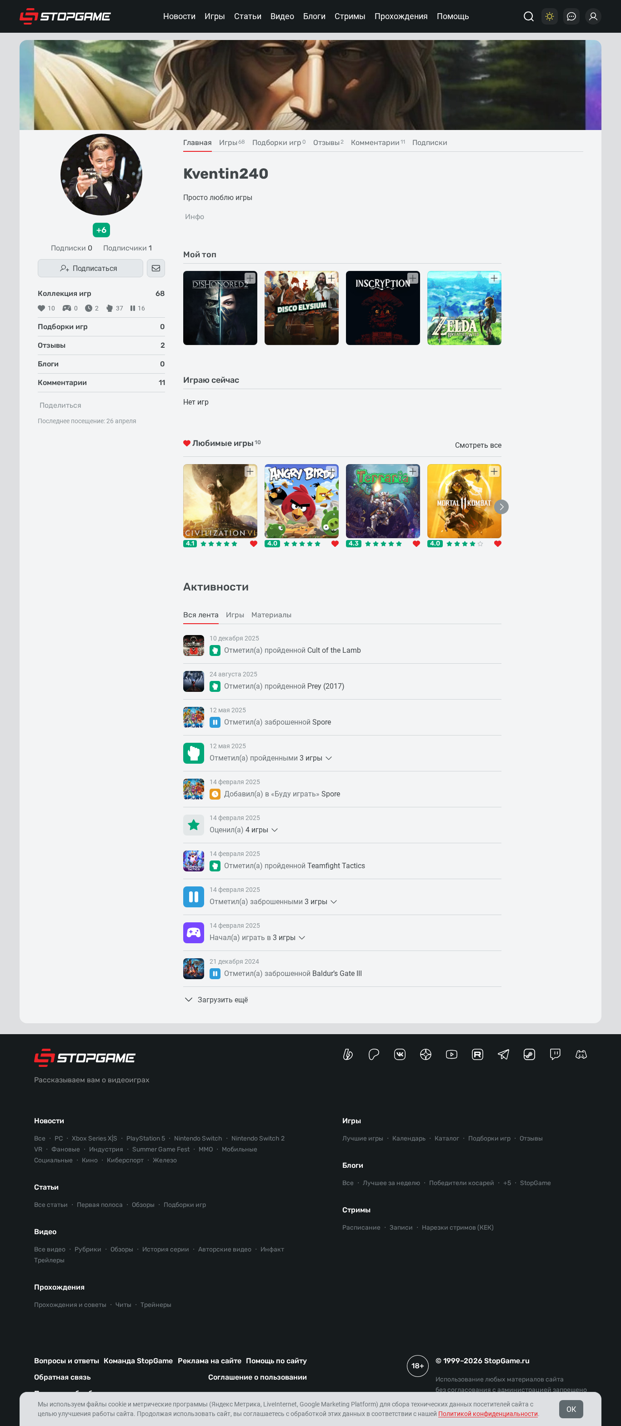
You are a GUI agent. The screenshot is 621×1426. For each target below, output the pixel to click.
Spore (321, 722)
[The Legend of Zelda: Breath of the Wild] (464, 308)
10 (51, 308)
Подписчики (127, 248)
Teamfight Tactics (336, 865)
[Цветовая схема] (549, 16)
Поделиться (60, 405)
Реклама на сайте (209, 1360)
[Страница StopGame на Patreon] (374, 1054)
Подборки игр (185, 1205)
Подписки (71, 248)
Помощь (453, 16)
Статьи (247, 16)
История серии (165, 1249)
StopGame (535, 1183)
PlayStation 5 (145, 1138)
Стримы (350, 16)
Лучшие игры (362, 1138)
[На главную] (65, 16)
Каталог (447, 1138)
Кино (90, 1160)
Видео (282, 16)
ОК (571, 1409)
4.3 (354, 543)
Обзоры (143, 1205)
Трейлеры (49, 1260)
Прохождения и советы (70, 1305)
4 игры (256, 830)
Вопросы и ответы (66, 1360)
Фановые (65, 1149)
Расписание (361, 1227)
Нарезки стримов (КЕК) (458, 1227)
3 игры (311, 758)
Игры (215, 16)
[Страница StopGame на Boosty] (348, 1054)
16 (141, 308)
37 (119, 308)
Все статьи (51, 1205)
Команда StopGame (138, 1360)
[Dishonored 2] (220, 308)
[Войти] (593, 16)
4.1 (190, 543)
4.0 (272, 543)
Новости (179, 16)
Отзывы (531, 1138)
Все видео (49, 1249)
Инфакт (272, 1249)
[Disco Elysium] (302, 308)
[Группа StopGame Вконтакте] (400, 1054)
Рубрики (88, 1249)
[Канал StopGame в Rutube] (477, 1054)
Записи (401, 1227)
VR (38, 1149)
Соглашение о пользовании (257, 1377)
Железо (165, 1160)
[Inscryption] (383, 308)
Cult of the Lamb (334, 650)
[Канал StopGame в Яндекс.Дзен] (425, 1054)
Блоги (314, 16)
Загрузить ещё (223, 1000)
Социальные (53, 1160)
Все (39, 1138)
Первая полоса (100, 1205)
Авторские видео (224, 1249)
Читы (123, 1305)
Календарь (409, 1138)
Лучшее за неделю (391, 1183)
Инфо (194, 216)
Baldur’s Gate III (337, 973)
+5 (507, 1183)
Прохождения (401, 16)
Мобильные (239, 1149)
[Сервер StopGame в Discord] (581, 1054)
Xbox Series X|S (94, 1138)
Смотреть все (478, 445)
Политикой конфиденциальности (488, 1413)
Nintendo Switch (198, 1138)
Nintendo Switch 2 (258, 1138)
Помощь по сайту (276, 1360)
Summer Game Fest (161, 1149)
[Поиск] (528, 16)
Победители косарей (461, 1183)
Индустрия (106, 1149)
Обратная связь (62, 1377)
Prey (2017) (326, 686)
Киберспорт (125, 1160)
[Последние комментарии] (571, 16)
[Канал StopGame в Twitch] (555, 1054)
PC (59, 1138)
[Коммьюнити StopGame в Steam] (529, 1054)
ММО (206, 1149)
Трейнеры (155, 1305)
